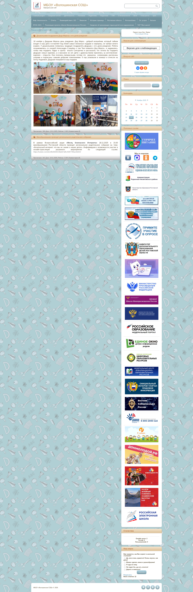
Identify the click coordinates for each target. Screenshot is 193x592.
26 (136, 120)
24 (126, 120)
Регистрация (139, 34)
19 (136, 117)
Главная (34, 30)
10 (126, 114)
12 (136, 114)
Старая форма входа (141, 72)
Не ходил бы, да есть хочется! (137, 567)
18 (131, 117)
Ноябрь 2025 (141, 100)
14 (146, 114)
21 (146, 117)
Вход (146, 34)
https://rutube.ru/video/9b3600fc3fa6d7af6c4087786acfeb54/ (57, 152)
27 (141, 120)
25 (131, 120)
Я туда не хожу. (131, 564)
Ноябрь (45, 30)
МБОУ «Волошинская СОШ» (65, 5)
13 (141, 114)
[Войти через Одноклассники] (145, 68)
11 (131, 114)
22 (151, 117)
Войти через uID (141, 63)
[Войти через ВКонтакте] (138, 68)
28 (146, 120)
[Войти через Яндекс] (141, 68)
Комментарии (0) (74, 131)
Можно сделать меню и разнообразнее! (140, 562)
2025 (39, 30)
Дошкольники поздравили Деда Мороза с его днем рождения (62, 36)
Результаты (128, 575)
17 (126, 117)
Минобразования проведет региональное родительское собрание (64, 137)
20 (141, 117)
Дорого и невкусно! (133, 569)
